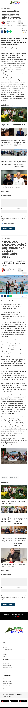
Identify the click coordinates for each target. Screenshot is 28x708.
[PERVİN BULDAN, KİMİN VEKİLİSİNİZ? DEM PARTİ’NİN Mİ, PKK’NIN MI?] (7, 133)
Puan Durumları (7, 670)
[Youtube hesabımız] (18, 617)
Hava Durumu (6, 663)
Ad (2, 208)
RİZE (4, 642)
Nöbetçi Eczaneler (7, 667)
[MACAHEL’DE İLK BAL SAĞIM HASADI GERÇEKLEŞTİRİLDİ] (7, 511)
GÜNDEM (5, 645)
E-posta (17, 208)
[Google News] (24, 32)
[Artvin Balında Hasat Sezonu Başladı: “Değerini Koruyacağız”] (20, 511)
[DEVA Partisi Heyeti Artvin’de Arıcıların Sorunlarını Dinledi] (7, 154)
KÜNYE (4, 672)
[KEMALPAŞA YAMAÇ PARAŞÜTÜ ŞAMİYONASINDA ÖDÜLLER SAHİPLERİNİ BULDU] (20, 154)
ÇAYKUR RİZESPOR (7, 649)
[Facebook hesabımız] (10, 617)
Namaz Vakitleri (7, 665)
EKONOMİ (5, 654)
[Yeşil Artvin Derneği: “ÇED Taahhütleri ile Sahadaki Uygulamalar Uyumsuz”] (20, 531)
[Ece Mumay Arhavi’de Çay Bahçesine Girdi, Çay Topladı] (14, 114)
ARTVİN (19, 25)
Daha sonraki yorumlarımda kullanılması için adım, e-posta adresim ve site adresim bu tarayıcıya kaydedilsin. (14, 218)
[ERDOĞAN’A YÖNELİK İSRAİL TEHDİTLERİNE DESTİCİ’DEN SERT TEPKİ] (20, 133)
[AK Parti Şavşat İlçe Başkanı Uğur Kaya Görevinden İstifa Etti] (7, 531)
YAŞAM (4, 656)
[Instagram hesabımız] (15, 617)
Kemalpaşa (4, 477)
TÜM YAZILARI (20, 22)
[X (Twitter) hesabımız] (13, 617)
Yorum (3, 198)
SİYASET (24, 25)
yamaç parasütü (14, 477)
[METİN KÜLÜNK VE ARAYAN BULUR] (14, 177)
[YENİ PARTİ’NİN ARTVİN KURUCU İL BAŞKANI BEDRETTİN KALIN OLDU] (14, 555)
